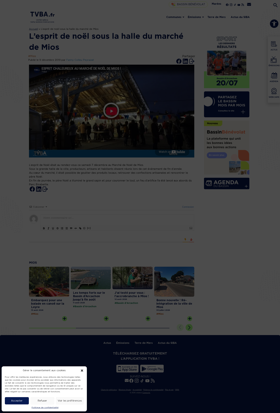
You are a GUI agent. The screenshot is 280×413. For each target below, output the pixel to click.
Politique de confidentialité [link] (45, 407)
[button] (82, 370)
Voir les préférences (70, 401)
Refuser (42, 401)
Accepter (17, 401)
